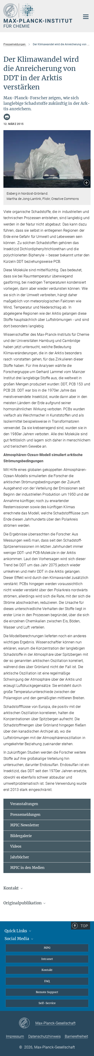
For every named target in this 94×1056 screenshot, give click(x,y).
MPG (47, 947)
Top (84, 926)
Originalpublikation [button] (22, 903)
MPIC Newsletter (24, 825)
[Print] (6, 116)
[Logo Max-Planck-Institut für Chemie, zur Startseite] (38, 15)
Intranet (47, 959)
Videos (15, 846)
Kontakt (47, 970)
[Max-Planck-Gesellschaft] (27, 1023)
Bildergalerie (21, 836)
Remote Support (47, 992)
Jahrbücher (19, 857)
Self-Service (47, 1003)
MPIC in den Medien (27, 867)
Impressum (15, 1036)
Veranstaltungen (24, 804)
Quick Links (16, 931)
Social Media (17, 938)
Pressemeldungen (25, 814)
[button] (86, 183)
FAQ (47, 981)
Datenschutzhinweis (44, 1036)
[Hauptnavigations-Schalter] (85, 16)
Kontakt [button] (11, 888)
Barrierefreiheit (76, 1036)
